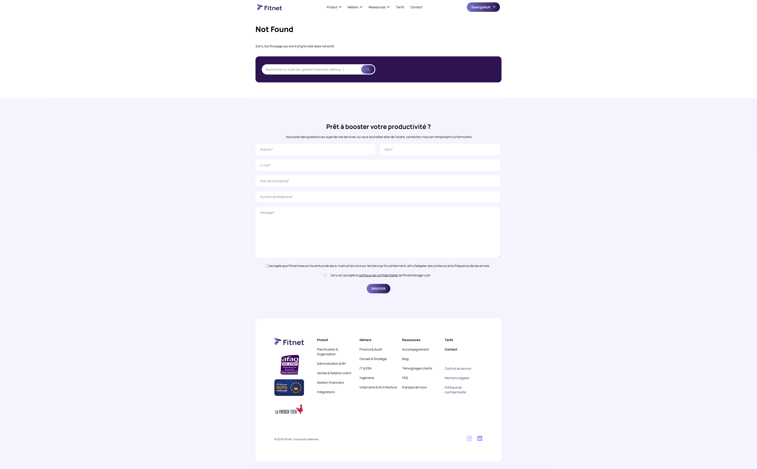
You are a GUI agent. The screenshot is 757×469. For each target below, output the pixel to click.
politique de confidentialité (378, 275)
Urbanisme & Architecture (378, 387)
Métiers (353, 7)
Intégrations (326, 392)
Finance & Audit (371, 349)
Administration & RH (331, 363)
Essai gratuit (481, 7)
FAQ (405, 378)
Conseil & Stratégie (373, 359)
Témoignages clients (417, 368)
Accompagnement (415, 349)
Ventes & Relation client (334, 373)
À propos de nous (414, 387)
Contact (416, 7)
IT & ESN (365, 368)
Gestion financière (330, 382)
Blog (405, 359)
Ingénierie (367, 378)
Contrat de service (458, 368)
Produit (332, 7)
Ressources (377, 7)
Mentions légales (457, 378)
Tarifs (400, 7)
